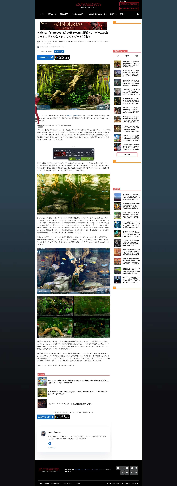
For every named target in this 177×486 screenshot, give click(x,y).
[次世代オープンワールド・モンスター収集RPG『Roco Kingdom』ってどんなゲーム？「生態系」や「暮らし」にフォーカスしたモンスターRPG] (117, 215)
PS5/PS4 (113, 14)
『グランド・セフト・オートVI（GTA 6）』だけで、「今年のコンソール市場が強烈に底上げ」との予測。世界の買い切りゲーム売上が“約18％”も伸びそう (131, 120)
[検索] (138, 14)
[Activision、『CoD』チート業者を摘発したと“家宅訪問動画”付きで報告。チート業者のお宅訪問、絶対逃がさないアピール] (117, 243)
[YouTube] (118, 468)
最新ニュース (52, 14)
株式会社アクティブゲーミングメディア (87, 469)
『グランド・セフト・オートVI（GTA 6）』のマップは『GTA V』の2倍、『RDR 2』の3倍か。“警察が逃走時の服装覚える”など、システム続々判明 (131, 111)
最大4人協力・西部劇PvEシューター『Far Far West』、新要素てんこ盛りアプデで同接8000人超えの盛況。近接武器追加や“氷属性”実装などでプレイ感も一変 (131, 253)
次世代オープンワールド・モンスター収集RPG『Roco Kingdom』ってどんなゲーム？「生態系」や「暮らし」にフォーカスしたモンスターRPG (131, 216)
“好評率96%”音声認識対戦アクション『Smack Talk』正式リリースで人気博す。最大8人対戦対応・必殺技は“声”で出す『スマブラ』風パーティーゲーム (131, 262)
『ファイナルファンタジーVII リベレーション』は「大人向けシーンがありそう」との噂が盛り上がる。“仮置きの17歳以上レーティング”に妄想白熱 (131, 93)
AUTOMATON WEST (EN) (128, 4)
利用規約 (78, 483)
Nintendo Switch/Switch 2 (97, 14)
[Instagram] (127, 468)
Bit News (57, 51)
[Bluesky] (122, 468)
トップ (41, 14)
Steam (76, 116)
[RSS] (136, 472)
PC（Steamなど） (78, 14)
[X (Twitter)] (132, 468)
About (40, 483)
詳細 (121, 14)
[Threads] (136, 468)
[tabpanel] (127, 108)
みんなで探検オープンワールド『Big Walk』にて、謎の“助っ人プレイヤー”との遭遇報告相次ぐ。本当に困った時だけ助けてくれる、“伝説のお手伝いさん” (131, 198)
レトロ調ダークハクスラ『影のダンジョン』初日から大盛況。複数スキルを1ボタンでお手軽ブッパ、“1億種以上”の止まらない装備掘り (131, 129)
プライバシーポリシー (68, 483)
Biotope (68, 116)
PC (63, 51)
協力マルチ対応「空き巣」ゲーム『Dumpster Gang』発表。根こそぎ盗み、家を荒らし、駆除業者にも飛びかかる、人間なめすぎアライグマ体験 (131, 83)
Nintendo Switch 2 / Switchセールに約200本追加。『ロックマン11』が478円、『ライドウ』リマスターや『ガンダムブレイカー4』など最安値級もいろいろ (131, 148)
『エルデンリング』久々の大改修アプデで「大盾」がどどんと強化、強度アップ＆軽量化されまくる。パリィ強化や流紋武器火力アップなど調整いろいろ (131, 74)
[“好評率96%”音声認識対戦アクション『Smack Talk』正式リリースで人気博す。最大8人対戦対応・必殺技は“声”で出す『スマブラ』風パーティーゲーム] (117, 261)
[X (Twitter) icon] (49, 443)
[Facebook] (127, 472)
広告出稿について (55, 483)
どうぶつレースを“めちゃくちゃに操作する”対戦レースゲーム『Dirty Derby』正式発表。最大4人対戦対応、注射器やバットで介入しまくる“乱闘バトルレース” (131, 271)
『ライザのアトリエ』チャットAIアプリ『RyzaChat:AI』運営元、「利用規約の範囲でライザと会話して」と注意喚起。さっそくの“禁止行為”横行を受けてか (131, 139)
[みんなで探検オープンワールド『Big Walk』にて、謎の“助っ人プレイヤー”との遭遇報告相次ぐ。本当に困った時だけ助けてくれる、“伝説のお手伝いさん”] (117, 197)
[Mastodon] (122, 472)
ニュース (64, 47)
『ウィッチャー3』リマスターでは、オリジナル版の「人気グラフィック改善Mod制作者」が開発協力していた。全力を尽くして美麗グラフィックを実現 (131, 102)
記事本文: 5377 (51, 447)
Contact (47, 483)
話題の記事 (64, 14)
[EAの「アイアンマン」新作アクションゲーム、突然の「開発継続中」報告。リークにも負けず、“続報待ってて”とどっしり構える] (117, 279)
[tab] (117, 56)
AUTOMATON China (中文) (129, 8)
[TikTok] (132, 472)
